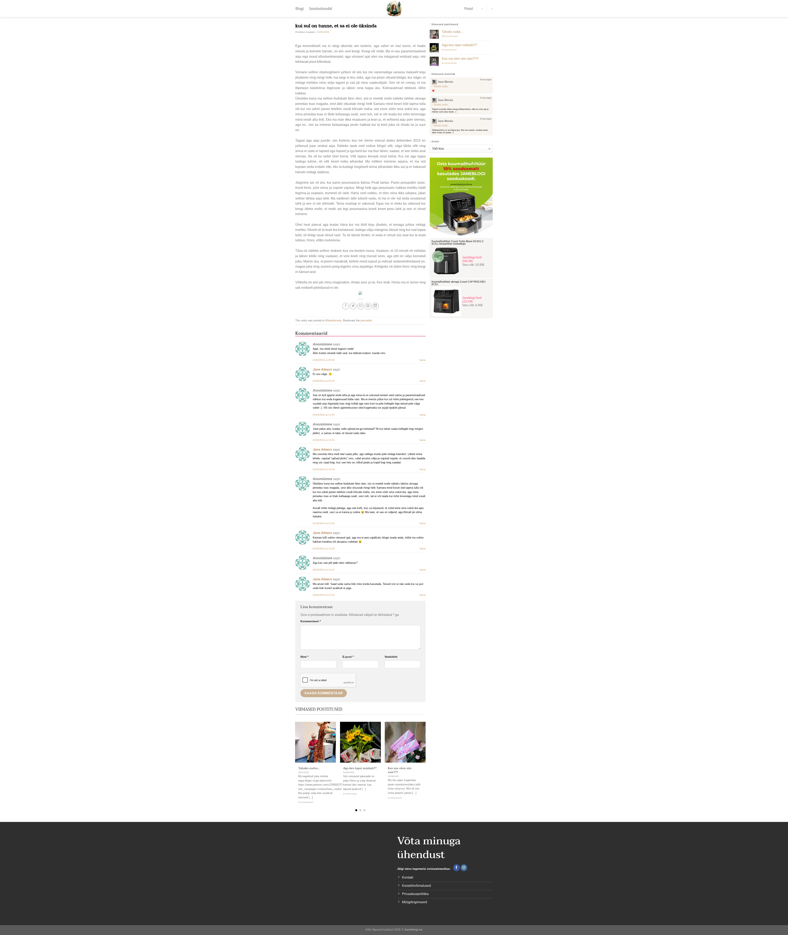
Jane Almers (322, 369)
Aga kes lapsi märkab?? (360, 768)
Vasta (422, 360)
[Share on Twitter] (353, 306)
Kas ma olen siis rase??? (399, 770)
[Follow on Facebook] (456, 867)
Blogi (300, 8)
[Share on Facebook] (345, 306)
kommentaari (450, 36)
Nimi (304, 656)
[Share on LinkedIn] (375, 306)
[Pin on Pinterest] (368, 306)
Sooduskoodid (320, 8)
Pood (468, 8)
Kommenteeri (310, 621)
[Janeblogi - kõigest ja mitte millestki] (394, 8)
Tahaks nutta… (309, 768)
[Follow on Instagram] (463, 867)
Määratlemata (333, 320)
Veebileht (391, 656)
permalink (366, 320)
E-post (348, 656)
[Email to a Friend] (360, 306)
